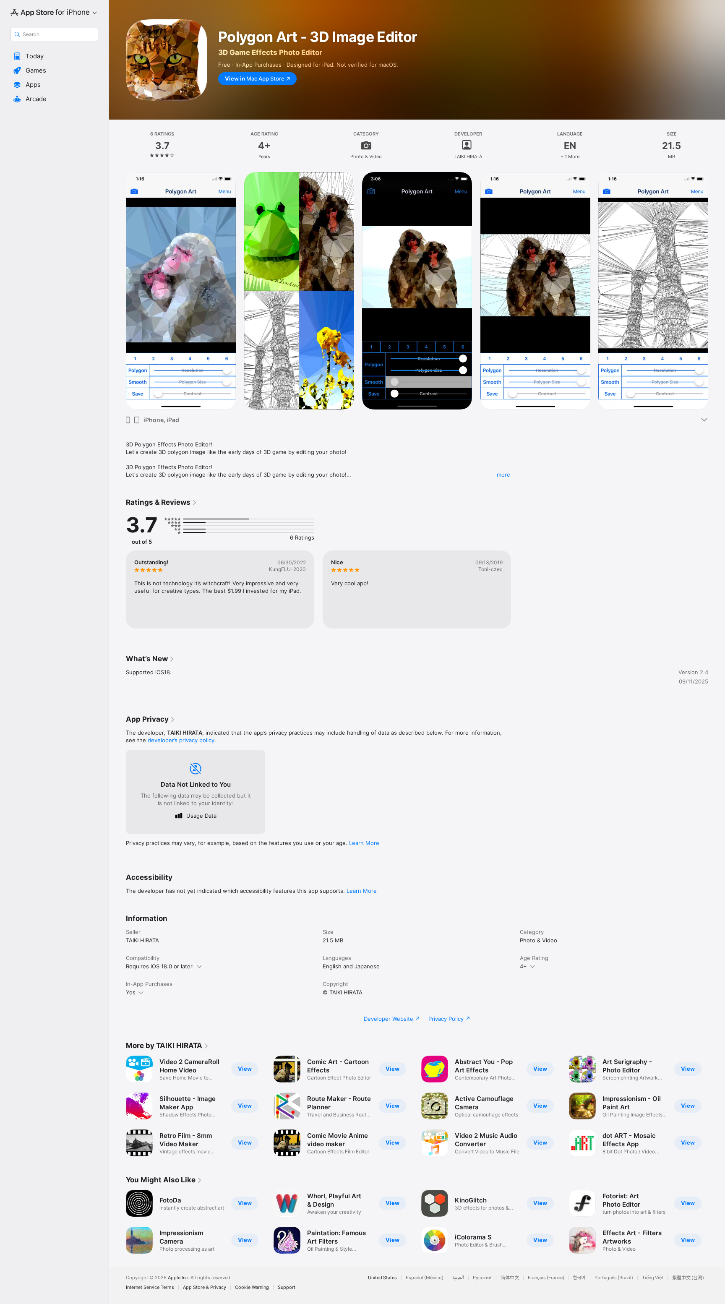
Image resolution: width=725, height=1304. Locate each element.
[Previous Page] (117, 290)
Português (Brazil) (614, 1277)
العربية (458, 1277)
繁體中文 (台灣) (688, 1277)
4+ (523, 966)
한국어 (579, 1277)
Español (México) (424, 1277)
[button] (54, 56)
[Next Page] (716, 290)
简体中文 (510, 1277)
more (503, 474)
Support (286, 1287)
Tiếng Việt (652, 1277)
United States (382, 1277)
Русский (482, 1277)
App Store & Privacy (204, 1287)
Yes (131, 992)
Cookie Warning (252, 1287)
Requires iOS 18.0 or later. (160, 966)
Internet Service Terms (150, 1287)
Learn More (364, 843)
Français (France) (546, 1277)
